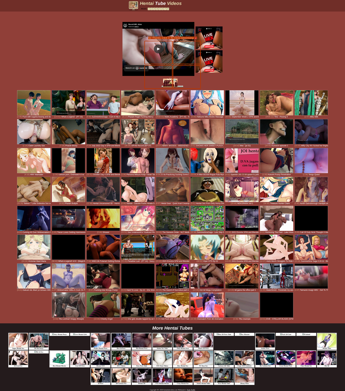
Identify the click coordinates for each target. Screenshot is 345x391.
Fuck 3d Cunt (286, 334)
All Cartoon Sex (121, 383)
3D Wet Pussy (38, 348)
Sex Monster (245, 334)
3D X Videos (121, 366)
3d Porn (100, 383)
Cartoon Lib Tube (224, 366)
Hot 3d (327, 366)
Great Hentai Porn (285, 366)
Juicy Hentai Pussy (60, 334)
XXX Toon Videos (162, 366)
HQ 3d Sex (39, 352)
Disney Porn (244, 383)
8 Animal (307, 334)
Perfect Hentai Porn (100, 348)
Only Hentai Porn (183, 348)
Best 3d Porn (121, 348)
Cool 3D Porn (80, 366)
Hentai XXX (100, 366)
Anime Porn (265, 348)
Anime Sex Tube (162, 348)
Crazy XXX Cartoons (244, 366)
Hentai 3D (141, 383)
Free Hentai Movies (162, 383)
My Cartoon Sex (265, 366)
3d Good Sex (18, 366)
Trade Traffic (191, 390)
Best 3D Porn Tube (224, 334)
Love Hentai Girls (81, 334)
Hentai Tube (327, 348)
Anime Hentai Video (203, 383)
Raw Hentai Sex (182, 366)
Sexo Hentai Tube (224, 383)
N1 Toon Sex (203, 366)
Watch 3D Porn (203, 348)
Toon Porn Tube (141, 366)
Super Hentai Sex (18, 348)
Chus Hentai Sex (306, 366)
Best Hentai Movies (59, 366)
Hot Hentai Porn (141, 348)
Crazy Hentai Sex (183, 383)
